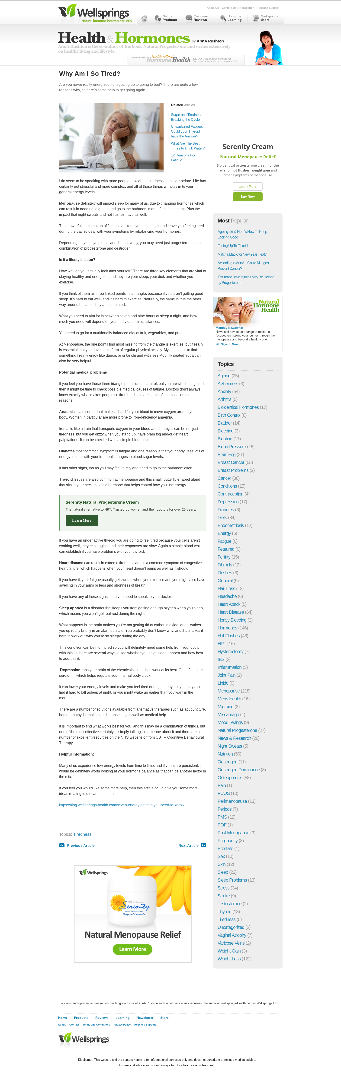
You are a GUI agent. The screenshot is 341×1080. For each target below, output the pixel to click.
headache (227, 596)
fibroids (225, 564)
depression (228, 501)
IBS (221, 659)
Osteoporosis (230, 777)
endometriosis (231, 525)
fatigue (224, 541)
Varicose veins (231, 943)
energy (224, 533)
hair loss (226, 588)
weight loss (229, 958)
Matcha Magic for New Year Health (242, 254)
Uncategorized (231, 927)
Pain (222, 785)
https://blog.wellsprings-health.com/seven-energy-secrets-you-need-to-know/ (121, 805)
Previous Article (81, 846)
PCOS (224, 793)
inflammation (229, 667)
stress (223, 887)
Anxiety (224, 391)
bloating (225, 438)
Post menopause (233, 832)
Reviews (102, 1018)
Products (81, 1018)
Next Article (188, 846)
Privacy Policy (122, 1024)
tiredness (82, 834)
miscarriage (228, 714)
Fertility (224, 556)
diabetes (226, 509)
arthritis (224, 399)
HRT (222, 643)
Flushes (225, 572)
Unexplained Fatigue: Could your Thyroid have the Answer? (187, 131)
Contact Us (229, 8)
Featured (226, 549)
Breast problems (233, 470)
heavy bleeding (232, 620)
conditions (227, 486)
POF (222, 824)
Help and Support (268, 8)
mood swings (230, 722)
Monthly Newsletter (229, 328)
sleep (223, 872)
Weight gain (229, 950)
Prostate (225, 848)
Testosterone (229, 903)
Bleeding (225, 430)
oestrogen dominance (239, 769)
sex (221, 856)
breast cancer (231, 462)
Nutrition (225, 753)
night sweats (230, 746)
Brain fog (226, 454)
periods (225, 809)
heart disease (231, 612)
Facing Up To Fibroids (233, 246)
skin (221, 864)
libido (223, 683)
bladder (225, 423)
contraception (230, 493)
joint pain (226, 675)
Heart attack (229, 604)
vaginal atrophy (232, 935)
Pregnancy (228, 840)
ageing (224, 375)
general (225, 580)
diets (222, 517)
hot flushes (229, 635)
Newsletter (246, 8)
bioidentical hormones (238, 407)
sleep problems (232, 880)
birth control (229, 415)
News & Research (234, 738)
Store (164, 1018)
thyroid (224, 911)
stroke (224, 895)
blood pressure (232, 446)
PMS (222, 817)
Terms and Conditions (96, 1024)
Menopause (229, 690)
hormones (227, 627)
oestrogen (227, 761)
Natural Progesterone (237, 730)
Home (62, 1018)
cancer (224, 478)
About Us (213, 8)
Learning (123, 1018)
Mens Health (229, 698)
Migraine (225, 706)
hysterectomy (230, 651)
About (62, 1024)
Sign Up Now (229, 344)
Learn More (81, 520)
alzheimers (228, 383)
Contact (74, 1024)
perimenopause (232, 801)
